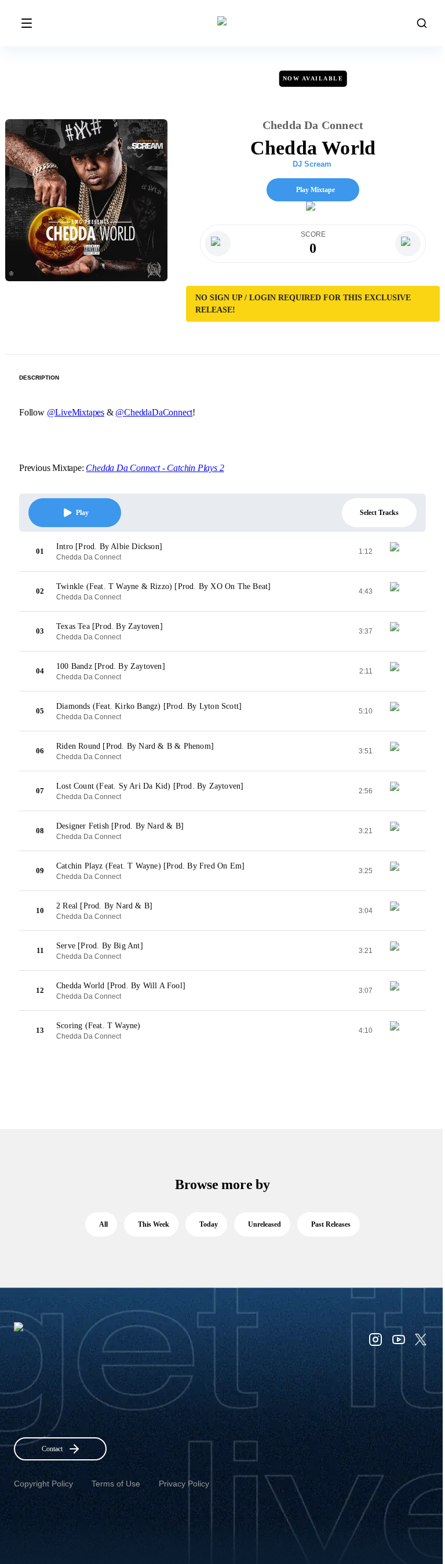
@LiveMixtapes (75, 412)
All (103, 1224)
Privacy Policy (184, 1483)
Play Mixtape (315, 190)
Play (82, 513)
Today (208, 1224)
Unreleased (264, 1224)
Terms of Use (116, 1483)
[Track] (399, 551)
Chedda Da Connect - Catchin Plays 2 (155, 468)
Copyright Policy (43, 1483)
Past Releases (331, 1224)
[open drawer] (27, 23)
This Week (153, 1224)
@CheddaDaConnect (153, 412)
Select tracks (379, 513)
